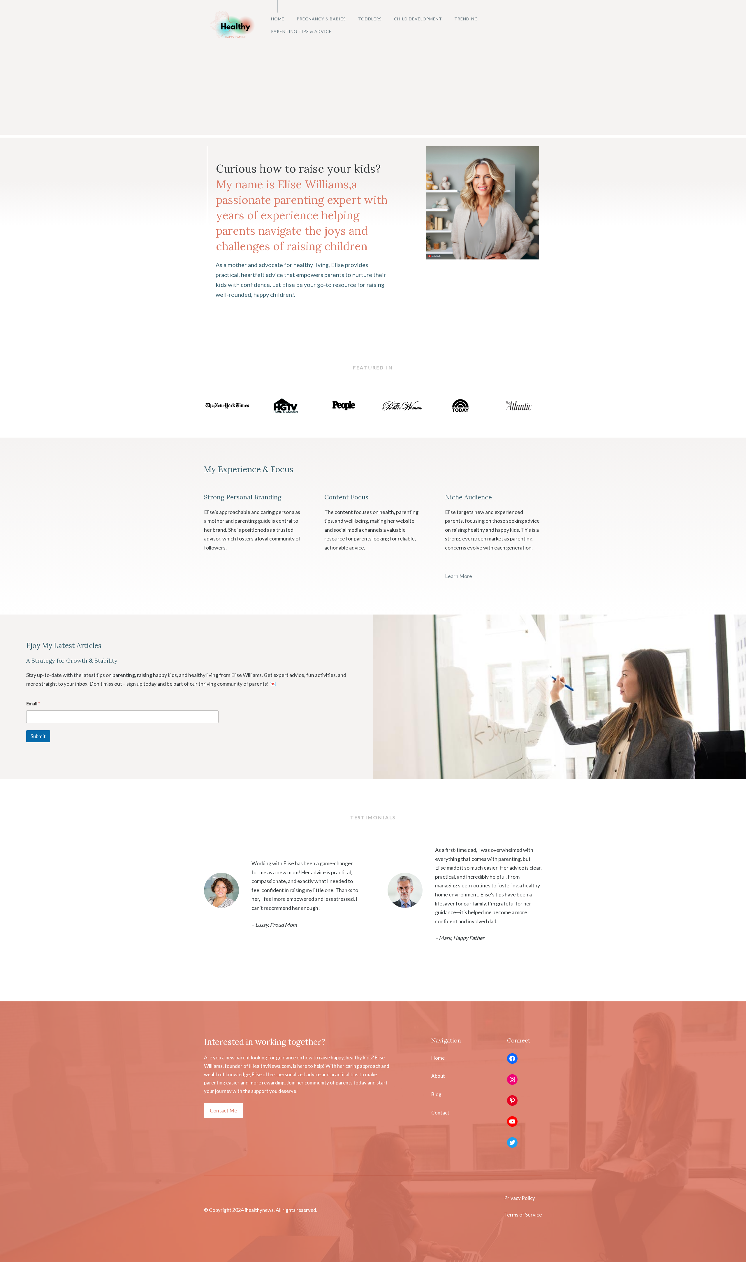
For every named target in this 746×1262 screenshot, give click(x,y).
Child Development (418, 18)
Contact (440, 1113)
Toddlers (370, 18)
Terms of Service (523, 1214)
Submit (38, 736)
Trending (466, 18)
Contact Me (223, 1110)
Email (33, 703)
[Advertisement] (373, 94)
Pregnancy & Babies (321, 18)
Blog (436, 1094)
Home (277, 18)
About (438, 1076)
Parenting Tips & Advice (301, 31)
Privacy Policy (519, 1198)
